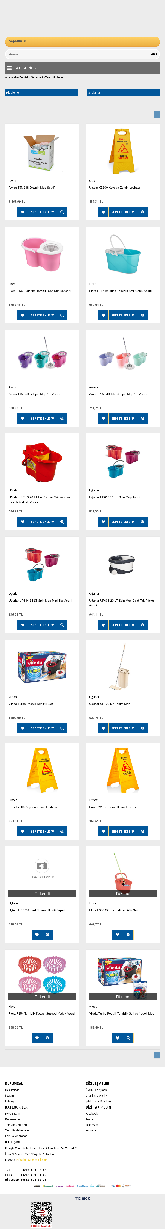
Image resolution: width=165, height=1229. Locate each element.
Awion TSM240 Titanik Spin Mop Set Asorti (118, 394)
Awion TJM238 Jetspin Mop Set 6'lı (32, 187)
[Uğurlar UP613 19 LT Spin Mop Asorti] (122, 461)
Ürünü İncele (62, 212)
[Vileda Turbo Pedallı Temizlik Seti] (42, 667)
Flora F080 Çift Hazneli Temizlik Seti (113, 910)
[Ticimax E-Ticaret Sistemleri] (82, 1199)
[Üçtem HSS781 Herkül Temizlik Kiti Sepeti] (42, 874)
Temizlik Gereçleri (16, 1125)
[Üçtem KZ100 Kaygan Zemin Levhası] (122, 151)
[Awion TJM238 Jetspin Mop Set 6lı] (42, 151)
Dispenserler (13, 1119)
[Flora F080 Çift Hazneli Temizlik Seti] (122, 874)
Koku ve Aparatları (16, 1136)
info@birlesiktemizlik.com (31, 1159)
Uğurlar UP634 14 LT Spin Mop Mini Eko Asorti (40, 600)
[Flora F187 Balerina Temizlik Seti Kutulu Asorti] (122, 254)
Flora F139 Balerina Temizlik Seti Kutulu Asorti (40, 291)
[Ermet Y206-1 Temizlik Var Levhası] (122, 770)
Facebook (92, 1113)
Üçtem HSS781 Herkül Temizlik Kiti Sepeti (37, 910)
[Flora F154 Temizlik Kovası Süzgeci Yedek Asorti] (42, 977)
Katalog (9, 1101)
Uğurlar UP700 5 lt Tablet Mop (109, 703)
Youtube (91, 1130)
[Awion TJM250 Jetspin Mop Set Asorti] (42, 357)
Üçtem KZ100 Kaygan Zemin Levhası (114, 187)
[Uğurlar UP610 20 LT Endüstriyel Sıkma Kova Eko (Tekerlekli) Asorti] (42, 461)
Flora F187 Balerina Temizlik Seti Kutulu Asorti (120, 291)
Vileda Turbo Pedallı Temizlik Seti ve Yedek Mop (121, 1013)
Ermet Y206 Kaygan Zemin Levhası (33, 807)
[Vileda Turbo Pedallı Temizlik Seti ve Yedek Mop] (122, 977)
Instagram (92, 1125)
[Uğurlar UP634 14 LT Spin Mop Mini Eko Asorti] (42, 564)
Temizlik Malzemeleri (18, 1130)
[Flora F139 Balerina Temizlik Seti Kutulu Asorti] (42, 254)
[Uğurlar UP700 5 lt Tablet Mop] (122, 667)
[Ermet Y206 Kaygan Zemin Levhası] (42, 770)
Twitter (90, 1119)
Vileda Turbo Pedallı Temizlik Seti (31, 703)
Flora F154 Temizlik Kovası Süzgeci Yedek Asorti (42, 1013)
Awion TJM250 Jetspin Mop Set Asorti (34, 394)
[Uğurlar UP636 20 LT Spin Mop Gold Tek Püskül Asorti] (122, 564)
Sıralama (94, 92)
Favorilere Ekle (22, 212)
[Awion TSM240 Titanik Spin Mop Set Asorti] (122, 357)
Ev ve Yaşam (12, 1113)
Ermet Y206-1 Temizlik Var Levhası (113, 807)
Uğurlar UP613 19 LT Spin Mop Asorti (114, 497)
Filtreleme (12, 92)
